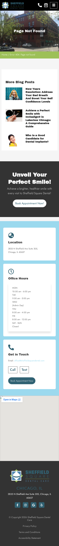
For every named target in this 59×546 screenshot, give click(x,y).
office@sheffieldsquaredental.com (29, 360)
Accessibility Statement (29, 538)
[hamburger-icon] (53, 5)
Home (4, 54)
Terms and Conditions (29, 532)
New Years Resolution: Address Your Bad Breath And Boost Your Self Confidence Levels (39, 95)
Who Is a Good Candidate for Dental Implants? (37, 138)
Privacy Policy (29, 526)
